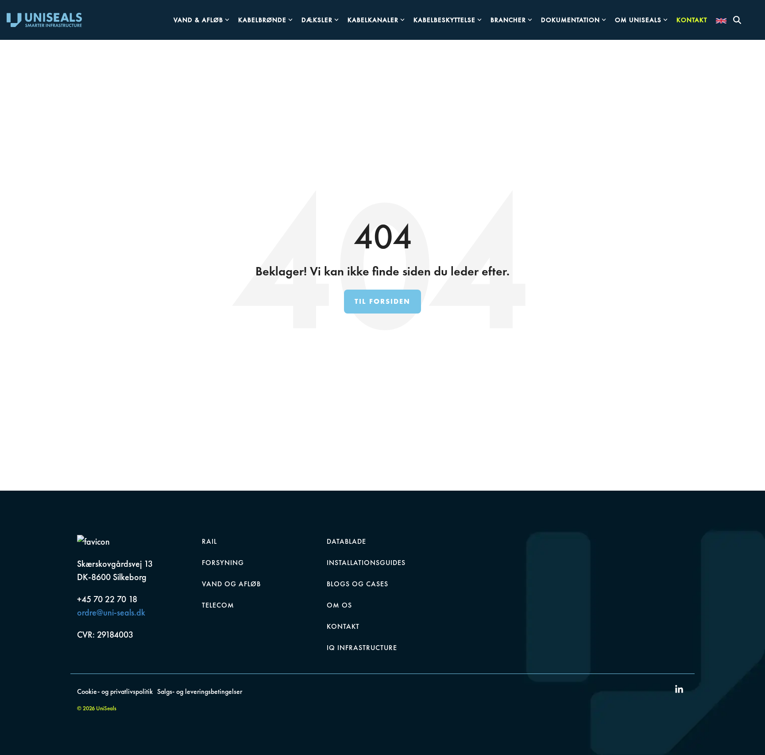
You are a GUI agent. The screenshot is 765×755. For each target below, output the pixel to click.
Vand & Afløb (198, 19)
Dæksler (316, 19)
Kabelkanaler (373, 19)
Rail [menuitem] (209, 541)
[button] (679, 690)
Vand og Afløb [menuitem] (231, 584)
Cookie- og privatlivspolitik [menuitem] (115, 691)
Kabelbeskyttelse (444, 19)
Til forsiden (382, 301)
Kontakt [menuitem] (343, 626)
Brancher (508, 19)
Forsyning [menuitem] (223, 562)
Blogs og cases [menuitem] (357, 584)
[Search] (737, 20)
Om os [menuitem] (339, 605)
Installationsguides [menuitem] (366, 562)
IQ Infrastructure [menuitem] (362, 647)
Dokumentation (570, 19)
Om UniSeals (638, 19)
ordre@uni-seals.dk (111, 612)
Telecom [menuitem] (218, 605)
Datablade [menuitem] (346, 541)
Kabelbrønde (262, 19)
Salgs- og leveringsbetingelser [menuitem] (199, 691)
